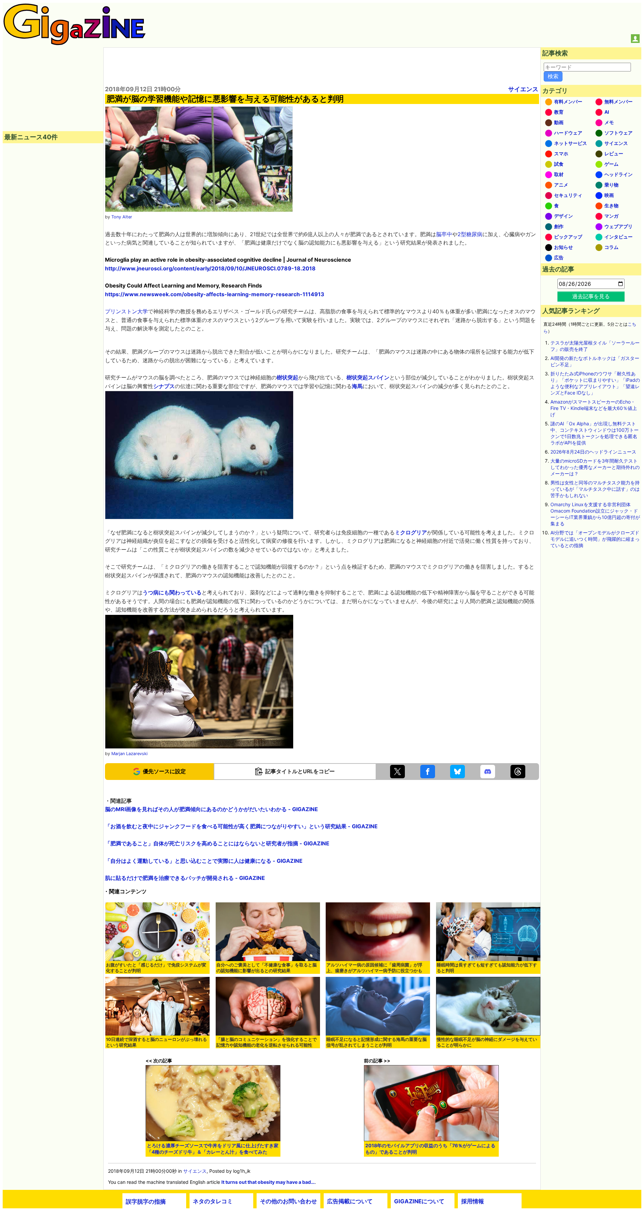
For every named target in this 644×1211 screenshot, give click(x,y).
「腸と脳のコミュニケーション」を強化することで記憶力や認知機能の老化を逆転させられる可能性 (266, 1042)
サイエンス (523, 89)
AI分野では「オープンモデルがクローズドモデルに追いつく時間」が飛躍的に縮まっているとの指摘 (595, 539)
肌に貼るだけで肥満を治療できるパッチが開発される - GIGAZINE (185, 878)
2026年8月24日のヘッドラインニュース (593, 452)
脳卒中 (444, 234)
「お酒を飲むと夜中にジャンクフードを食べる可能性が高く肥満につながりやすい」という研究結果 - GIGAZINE (241, 826)
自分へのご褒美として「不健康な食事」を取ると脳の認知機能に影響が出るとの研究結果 (266, 967)
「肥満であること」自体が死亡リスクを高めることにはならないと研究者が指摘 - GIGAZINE (217, 843)
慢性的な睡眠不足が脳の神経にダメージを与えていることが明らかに (487, 1042)
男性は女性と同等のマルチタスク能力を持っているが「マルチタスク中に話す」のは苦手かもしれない (595, 489)
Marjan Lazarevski (129, 753)
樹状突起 (287, 377)
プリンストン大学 (126, 311)
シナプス (164, 386)
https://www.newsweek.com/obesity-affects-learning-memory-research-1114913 (214, 294)
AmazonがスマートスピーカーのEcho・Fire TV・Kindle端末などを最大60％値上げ (593, 408)
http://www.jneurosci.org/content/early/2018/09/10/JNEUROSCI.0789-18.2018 (210, 268)
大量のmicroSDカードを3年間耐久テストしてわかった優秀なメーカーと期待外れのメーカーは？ (595, 467)
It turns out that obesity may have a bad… (268, 1182)
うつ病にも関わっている (172, 592)
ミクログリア (411, 532)
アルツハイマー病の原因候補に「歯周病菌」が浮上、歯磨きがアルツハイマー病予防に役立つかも (374, 967)
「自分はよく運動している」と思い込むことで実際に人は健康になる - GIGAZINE (204, 860)
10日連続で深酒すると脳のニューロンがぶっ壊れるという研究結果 (156, 1042)
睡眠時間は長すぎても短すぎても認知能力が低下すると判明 (487, 967)
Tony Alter (121, 216)
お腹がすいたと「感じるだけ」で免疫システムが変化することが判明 (156, 967)
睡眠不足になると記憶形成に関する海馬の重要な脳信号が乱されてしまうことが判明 (376, 1042)
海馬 (357, 386)
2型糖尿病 (470, 234)
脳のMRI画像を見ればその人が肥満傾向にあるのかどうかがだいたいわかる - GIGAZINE (211, 809)
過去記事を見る (591, 296)
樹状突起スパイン (367, 377)
